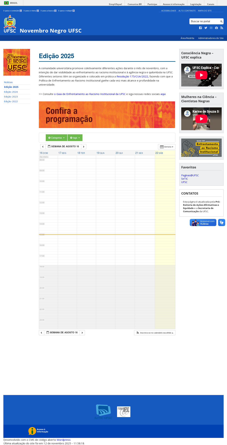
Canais (210, 4)
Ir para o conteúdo (12, 11)
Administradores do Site (211, 38)
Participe (152, 4)
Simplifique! (115, 4)
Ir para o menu (31, 11)
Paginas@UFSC (190, 175)
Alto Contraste (187, 10)
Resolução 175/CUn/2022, (132, 76)
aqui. (163, 94)
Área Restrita (188, 38)
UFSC (184, 182)
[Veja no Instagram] (216, 28)
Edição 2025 (11, 87)
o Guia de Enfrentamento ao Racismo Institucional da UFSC (90, 94)
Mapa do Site (205, 10)
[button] (154, 332)
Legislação (195, 4)
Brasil (14, 2)
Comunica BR (135, 4)
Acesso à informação (173, 4)
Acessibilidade (168, 10)
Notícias (8, 82)
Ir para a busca (48, 11)
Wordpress (64, 439)
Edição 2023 (11, 96)
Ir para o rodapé (66, 11)
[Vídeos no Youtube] (211, 28)
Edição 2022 (11, 101)
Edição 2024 (11, 91)
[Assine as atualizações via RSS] (221, 28)
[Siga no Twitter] (205, 28)
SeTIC (184, 178)
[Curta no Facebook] (200, 28)
